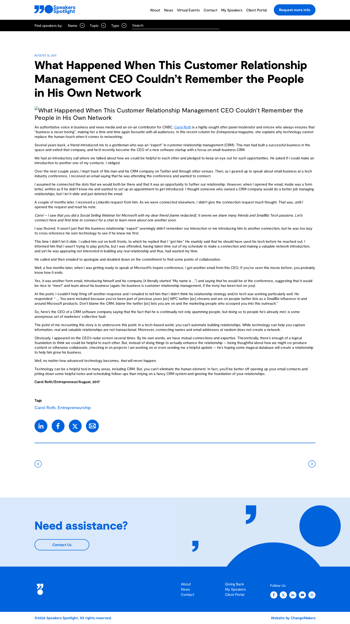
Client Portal (256, 10)
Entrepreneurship (74, 407)
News (168, 10)
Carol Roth (182, 127)
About (155, 10)
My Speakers (231, 10)
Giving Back (234, 584)
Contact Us (61, 545)
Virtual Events (188, 10)
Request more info (294, 10)
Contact (210, 10)
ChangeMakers (303, 618)
